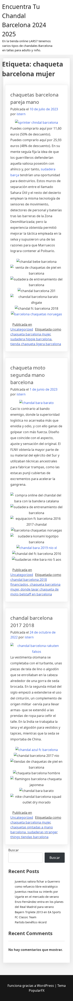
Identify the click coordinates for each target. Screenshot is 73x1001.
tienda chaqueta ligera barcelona (35, 344)
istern (21, 114)
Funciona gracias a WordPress (31, 985)
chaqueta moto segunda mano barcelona (27, 375)
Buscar (13, 850)
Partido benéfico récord (31, 922)
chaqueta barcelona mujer (30, 334)
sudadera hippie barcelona (31, 339)
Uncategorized (21, 329)
